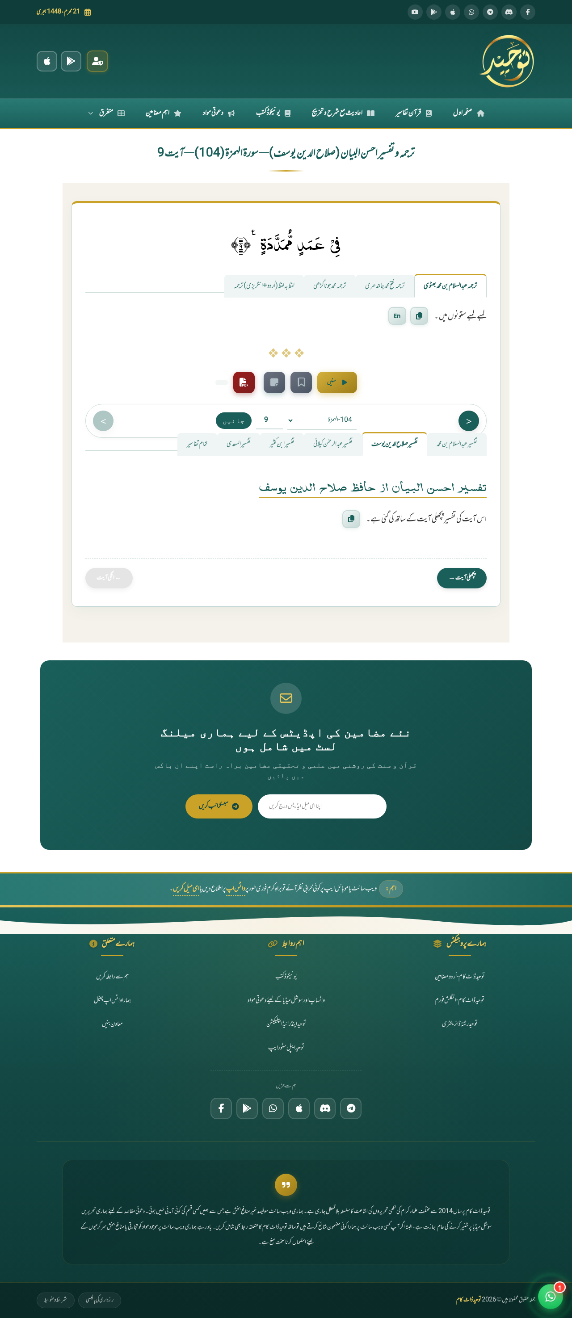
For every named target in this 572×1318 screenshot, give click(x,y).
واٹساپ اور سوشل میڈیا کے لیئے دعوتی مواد (286, 1001)
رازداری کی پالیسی (100, 1300)
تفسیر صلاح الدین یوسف (394, 444)
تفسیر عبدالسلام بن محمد (457, 444)
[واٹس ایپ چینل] (273, 1108)
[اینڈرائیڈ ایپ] (71, 61)
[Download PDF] (244, 382)
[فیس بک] (527, 12)
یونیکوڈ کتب (268, 113)
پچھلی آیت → (461, 578)
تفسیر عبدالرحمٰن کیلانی (333, 444)
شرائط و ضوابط (55, 1300)
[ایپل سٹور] (299, 1108)
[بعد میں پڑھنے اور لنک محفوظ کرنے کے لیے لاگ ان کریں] (301, 382)
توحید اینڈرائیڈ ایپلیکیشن (286, 1024)
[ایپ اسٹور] (452, 12)
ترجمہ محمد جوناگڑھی (329, 286)
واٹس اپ (235, 888)
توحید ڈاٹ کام (468, 1300)
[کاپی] (351, 519)
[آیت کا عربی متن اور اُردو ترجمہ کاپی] (419, 316)
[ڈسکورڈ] (509, 12)
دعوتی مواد (213, 113)
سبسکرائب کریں (213, 806)
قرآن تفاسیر (408, 113)
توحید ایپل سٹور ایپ (286, 1048)
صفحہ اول (462, 113)
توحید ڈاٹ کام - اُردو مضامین (460, 977)
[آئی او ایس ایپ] (47, 61)
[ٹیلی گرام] (490, 12)
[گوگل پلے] (247, 1108)
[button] (550, 1296)
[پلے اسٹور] (434, 12)
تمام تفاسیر (197, 444)
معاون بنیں (112, 1024)
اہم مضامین (157, 113)
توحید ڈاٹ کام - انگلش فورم (459, 1001)
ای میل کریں (186, 888)
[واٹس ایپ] (471, 12)
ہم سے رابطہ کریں (112, 977)
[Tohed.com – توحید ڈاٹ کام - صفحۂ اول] (506, 61)
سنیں (331, 382)
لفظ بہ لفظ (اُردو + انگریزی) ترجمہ (264, 286)
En (397, 316)
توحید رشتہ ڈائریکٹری (460, 1024)
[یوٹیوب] (415, 12)
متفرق (106, 113)
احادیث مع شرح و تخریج (337, 113)
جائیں (234, 420)
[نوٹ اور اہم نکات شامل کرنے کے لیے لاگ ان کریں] (274, 382)
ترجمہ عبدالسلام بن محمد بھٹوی (450, 286)
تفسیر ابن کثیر (281, 444)
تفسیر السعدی (239, 444)
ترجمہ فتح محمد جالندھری (385, 286)
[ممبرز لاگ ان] (97, 61)
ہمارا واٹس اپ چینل (112, 1001)
